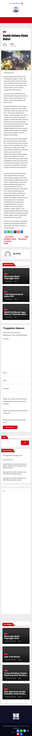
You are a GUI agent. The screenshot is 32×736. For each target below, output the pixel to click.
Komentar (6, 339)
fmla (12, 44)
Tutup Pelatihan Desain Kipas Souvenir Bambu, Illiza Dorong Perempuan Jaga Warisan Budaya (15, 465)
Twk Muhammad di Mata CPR (13, 295)
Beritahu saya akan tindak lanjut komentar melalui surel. (15, 412)
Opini (4, 31)
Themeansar (16, 728)
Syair (6, 654)
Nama (5, 372)
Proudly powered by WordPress (10, 726)
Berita (6, 670)
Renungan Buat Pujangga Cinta (11, 277)
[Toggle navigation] (16, 20)
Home (12, 732)
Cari (4, 437)
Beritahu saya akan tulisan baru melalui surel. (14, 421)
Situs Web (6, 388)
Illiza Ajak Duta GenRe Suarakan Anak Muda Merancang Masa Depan (15, 694)
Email (5, 380)
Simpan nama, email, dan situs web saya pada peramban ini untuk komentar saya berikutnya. (15, 401)
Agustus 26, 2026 (10, 641)
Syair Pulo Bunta (8, 460)
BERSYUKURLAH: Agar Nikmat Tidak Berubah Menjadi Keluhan (15, 314)
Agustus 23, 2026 (10, 659)
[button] (29, 20)
